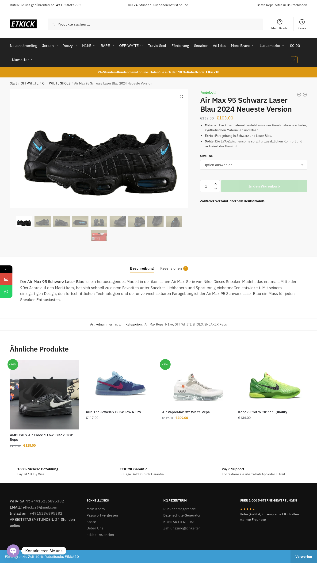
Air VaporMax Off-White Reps (186, 412)
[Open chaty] (13, 550)
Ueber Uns (95, 528)
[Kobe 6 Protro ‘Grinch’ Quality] (272, 383)
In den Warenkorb (264, 186)
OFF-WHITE (29, 83)
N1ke (169, 324)
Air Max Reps (154, 324)
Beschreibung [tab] (142, 268)
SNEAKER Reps (215, 324)
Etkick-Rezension (100, 534)
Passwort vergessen (102, 515)
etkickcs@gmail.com (40, 507)
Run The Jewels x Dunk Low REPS (113, 412)
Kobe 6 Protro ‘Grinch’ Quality (262, 412)
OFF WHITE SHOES (56, 83)
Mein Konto (279, 28)
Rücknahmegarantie (179, 509)
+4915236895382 (47, 501)
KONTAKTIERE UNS (179, 522)
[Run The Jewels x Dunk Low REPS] (120, 383)
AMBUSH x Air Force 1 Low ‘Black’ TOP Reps (41, 437)
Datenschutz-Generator (182, 515)
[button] (181, 96)
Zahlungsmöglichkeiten (182, 528)
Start (13, 83)
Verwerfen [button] (303, 556)
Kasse (302, 28)
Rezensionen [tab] (171, 268)
